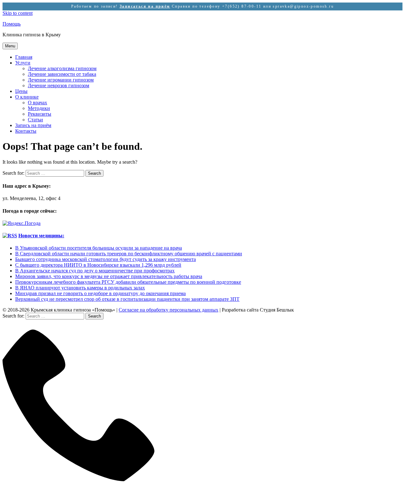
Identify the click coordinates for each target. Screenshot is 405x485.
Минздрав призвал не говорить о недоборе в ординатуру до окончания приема (100, 293)
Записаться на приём (145, 6)
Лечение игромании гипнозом (61, 79)
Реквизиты (39, 114)
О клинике (27, 97)
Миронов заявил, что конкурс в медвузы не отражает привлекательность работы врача (108, 276)
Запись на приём (33, 125)
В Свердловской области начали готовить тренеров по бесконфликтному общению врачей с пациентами (128, 253)
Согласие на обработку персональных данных (168, 309)
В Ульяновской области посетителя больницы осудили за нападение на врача (98, 248)
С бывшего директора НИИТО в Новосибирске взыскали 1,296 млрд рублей (98, 265)
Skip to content (18, 13)
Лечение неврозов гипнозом (58, 85)
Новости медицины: (41, 235)
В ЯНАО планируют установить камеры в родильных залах (80, 287)
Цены (21, 91)
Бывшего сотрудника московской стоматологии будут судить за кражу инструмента (105, 259)
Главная (23, 57)
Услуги (22, 62)
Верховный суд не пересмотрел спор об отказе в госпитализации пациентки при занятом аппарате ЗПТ (127, 299)
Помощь (12, 24)
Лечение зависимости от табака (62, 74)
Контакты (25, 131)
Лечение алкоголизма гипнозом (62, 68)
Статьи (35, 119)
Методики (39, 108)
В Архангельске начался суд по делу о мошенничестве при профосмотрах (95, 270)
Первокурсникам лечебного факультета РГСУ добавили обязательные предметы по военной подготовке (128, 282)
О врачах (37, 102)
